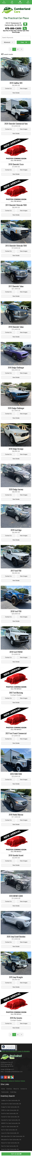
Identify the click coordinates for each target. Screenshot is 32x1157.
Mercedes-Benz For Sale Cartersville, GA (12, 1136)
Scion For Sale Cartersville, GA (10, 1149)
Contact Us (11, 1081)
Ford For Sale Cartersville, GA (9, 1113)
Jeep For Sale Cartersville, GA (9, 1126)
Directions (17, 1081)
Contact (20, 3)
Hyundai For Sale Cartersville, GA (10, 1120)
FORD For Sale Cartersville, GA (9, 1110)
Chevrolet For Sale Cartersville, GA (11, 1104)
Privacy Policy (4, 1081)
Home (3, 1089)
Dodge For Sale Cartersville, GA (10, 1107)
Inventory (9, 1089)
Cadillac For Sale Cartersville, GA (10, 1100)
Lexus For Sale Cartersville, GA (10, 1133)
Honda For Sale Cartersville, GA (10, 1117)
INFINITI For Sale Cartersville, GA (10, 1123)
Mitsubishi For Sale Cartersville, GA (11, 1139)
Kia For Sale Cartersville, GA (9, 1130)
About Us (16, 1089)
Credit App (13, 1092)
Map (12, 3)
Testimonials (5, 1092)
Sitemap (23, 1081)
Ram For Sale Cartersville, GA (9, 1146)
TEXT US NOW (15, 1154)
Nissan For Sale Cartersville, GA (10, 1143)
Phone (4, 3)
